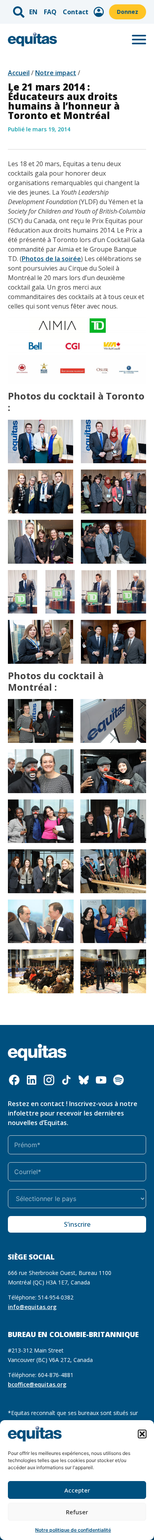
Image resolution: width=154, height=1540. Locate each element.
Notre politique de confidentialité (73, 1530)
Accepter (77, 1490)
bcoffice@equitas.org (37, 1384)
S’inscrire (77, 1224)
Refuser (77, 1512)
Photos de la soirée (51, 258)
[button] (142, 1434)
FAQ (50, 12)
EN (33, 12)
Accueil (19, 72)
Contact (75, 12)
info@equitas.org (32, 1307)
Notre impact (55, 72)
